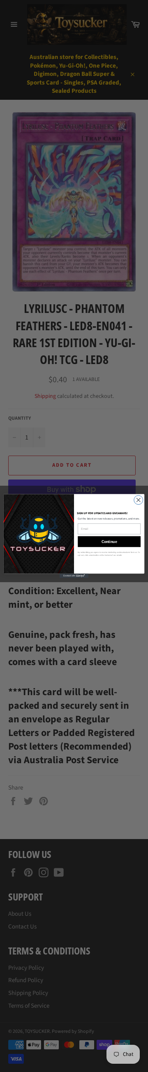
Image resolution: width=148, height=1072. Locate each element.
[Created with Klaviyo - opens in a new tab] (74, 576)
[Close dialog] (138, 500)
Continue (109, 542)
